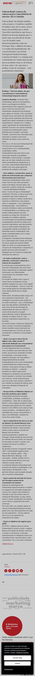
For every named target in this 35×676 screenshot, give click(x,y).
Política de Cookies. (22, 652)
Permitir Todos (17, 658)
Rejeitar (17, 663)
